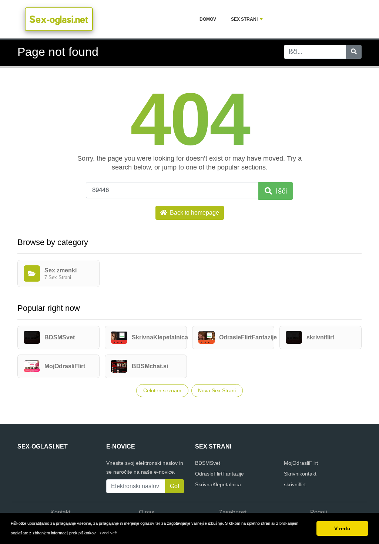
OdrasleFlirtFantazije (219, 474)
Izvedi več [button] (107, 533)
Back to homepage (193, 212)
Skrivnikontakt (300, 474)
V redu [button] (342, 528)
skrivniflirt (295, 484)
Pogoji (318, 512)
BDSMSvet (207, 463)
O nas (146, 512)
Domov (207, 19)
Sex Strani (244, 19)
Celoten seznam (162, 390)
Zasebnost (232, 512)
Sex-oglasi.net (58, 19)
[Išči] (354, 52)
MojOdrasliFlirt (301, 463)
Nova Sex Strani (217, 390)
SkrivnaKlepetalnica (218, 484)
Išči (280, 191)
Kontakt (60, 512)
